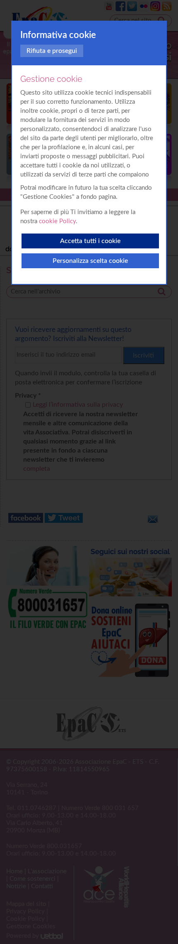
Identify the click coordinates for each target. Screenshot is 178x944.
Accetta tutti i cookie (90, 241)
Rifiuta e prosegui (51, 51)
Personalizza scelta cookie (90, 260)
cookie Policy (57, 221)
